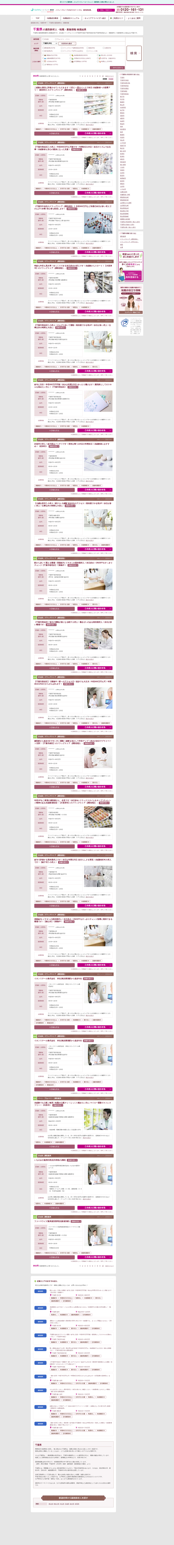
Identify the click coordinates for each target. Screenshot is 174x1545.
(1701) (52, 64)
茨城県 (67, 1504)
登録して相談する (106, 10)
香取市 (122, 184)
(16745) (53, 58)
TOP (37, 18)
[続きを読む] (90, 124)
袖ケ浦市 (123, 165)
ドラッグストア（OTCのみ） (129, 242)
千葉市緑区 (123, 91)
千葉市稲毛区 (124, 86)
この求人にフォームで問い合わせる (95, 134)
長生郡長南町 (124, 216)
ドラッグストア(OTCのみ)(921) (73, 51)
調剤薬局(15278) (49, 48)
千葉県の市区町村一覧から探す (130, 222)
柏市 (121, 132)
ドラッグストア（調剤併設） (129, 239)
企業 (121, 247)
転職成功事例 (52, 18)
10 (103, 76)
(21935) (106, 61)
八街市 (122, 167)
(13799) (52, 55)
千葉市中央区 (124, 80)
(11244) (106, 55)
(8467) (82, 58)
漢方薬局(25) (48, 51)
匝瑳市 (122, 181)
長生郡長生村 (124, 208)
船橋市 (122, 102)
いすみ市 (123, 189)
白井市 (122, 173)
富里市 (122, 175)
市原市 (122, 137)
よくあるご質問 (134, 18)
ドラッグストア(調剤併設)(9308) (73, 48)
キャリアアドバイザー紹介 (95, 18)
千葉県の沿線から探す (127, 224)
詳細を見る (55, 133)
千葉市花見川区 (125, 83)
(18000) (81, 55)
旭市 (121, 126)
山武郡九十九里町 (126, 203)
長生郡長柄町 (124, 214)
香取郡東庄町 (124, 200)
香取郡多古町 (124, 197)
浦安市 (122, 159)
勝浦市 (122, 135)
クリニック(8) (93, 51)
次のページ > (109, 76)
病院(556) (92, 48)
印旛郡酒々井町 (125, 194)
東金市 (122, 124)
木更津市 (123, 107)
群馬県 (77, 1504)
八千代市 (123, 143)
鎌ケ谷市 (123, 151)
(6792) (80, 61)
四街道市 (123, 162)
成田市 (122, 118)
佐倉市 (122, 121)
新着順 (105, 79)
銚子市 (122, 96)
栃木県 (72, 1504)
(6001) (108, 58)
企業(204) (108, 48)
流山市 (122, 140)
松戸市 (122, 110)
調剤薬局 (123, 236)
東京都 (51, 1504)
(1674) (52, 61)
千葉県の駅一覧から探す (128, 227)
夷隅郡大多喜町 (125, 219)
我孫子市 (123, 145)
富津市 (122, 156)
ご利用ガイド (117, 18)
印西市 (122, 170)
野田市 (122, 113)
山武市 (122, 186)
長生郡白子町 (124, 211)
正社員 (46, 39)
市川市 (122, 99)
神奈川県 (56, 1504)
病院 (121, 244)
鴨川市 (122, 148)
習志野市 (123, 129)
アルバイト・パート (63, 39)
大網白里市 (123, 192)
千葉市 (122, 77)
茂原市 (122, 115)
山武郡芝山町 (124, 205)
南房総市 (123, 178)
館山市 (122, 105)
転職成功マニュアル (71, 18)
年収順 (111, 79)
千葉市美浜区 (124, 94)
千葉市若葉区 (124, 88)
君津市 (122, 154)
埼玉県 (62, 1504)
